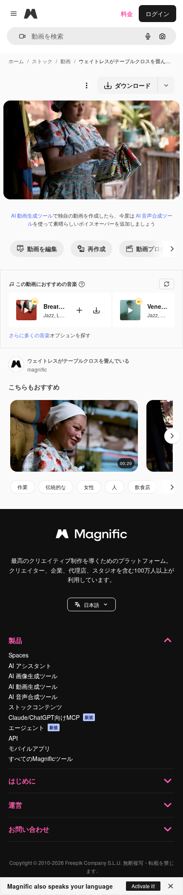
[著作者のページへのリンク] (16, 365)
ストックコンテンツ (35, 706)
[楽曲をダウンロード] (96, 310)
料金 (127, 13)
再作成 (97, 248)
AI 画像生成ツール (33, 675)
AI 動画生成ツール (32, 215)
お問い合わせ (29, 829)
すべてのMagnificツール (41, 758)
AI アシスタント (30, 665)
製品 (15, 640)
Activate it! (143, 885)
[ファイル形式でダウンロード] (165, 85)
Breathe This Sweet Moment (54, 306)
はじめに (22, 781)
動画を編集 (42, 248)
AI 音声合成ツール (33, 696)
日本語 (91, 604)
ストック (42, 60)
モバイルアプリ (29, 748)
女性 (89, 486)
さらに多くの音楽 (29, 334)
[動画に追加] (79, 310)
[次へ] (172, 249)
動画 (65, 60)
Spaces (19, 655)
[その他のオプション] (86, 85)
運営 (15, 805)
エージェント (33, 727)
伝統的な (56, 486)
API (13, 738)
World (167, 315)
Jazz (48, 315)
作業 (22, 486)
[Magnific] (91, 535)
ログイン (157, 13)
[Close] (171, 886)
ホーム (16, 60)
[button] (91, 604)
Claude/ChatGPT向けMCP (51, 717)
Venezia (158, 306)
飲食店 (142, 486)
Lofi (61, 315)
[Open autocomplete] (19, 36)
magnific (37, 369)
